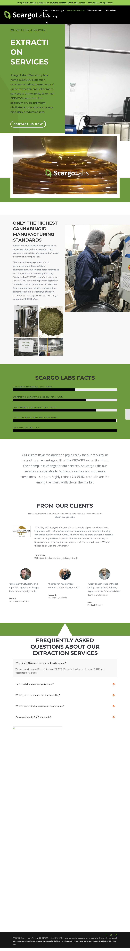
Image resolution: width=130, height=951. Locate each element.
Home (45, 11)
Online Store (110, 11)
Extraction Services (76, 11)
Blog (55, 17)
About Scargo (57, 11)
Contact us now (28, 124)
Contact (46, 17)
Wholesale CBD (95, 11)
